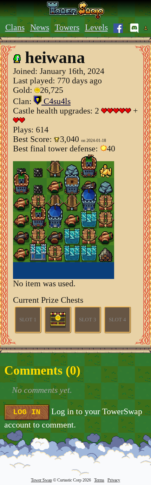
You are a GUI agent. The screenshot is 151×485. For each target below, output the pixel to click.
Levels (96, 27)
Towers (67, 27)
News (39, 27)
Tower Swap (41, 480)
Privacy (113, 480)
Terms (99, 480)
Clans (15, 27)
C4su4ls (56, 101)
